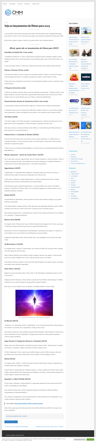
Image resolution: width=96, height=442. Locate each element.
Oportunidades (75, 191)
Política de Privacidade (77, 159)
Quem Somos (74, 161)
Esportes (73, 182)
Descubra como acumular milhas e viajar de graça (86, 39)
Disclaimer (73, 157)
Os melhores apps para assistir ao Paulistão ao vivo (73, 110)
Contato (73, 154)
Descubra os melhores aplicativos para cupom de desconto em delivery (74, 88)
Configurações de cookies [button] (79, 439)
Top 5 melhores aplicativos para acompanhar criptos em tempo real (73, 64)
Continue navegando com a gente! (16, 416)
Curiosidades (12, 3)
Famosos (73, 185)
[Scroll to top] (93, 439)
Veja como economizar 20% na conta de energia (29, 403)
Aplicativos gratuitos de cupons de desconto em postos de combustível (86, 64)
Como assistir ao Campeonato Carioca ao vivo (85, 86)
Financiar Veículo (75, 187)
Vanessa (6, 22)
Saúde (72, 194)
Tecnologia (74, 196)
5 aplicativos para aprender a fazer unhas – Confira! (49, 426)
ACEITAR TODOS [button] (90, 439)
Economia (20, 3)
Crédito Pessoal (35, 3)
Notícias (5, 3)
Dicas (15, 422)
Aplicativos (27, 3)
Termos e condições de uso (78, 163)
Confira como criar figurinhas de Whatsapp (16, 426)
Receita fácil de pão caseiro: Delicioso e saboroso (74, 134)
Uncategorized (74, 198)
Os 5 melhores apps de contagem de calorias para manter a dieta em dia (86, 136)
